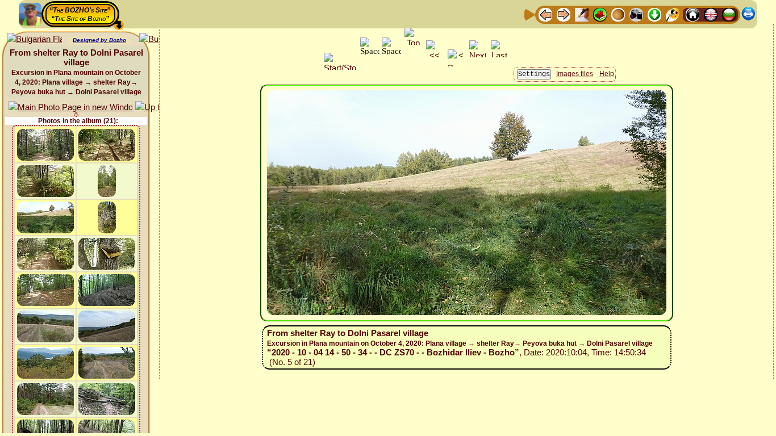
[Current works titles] (618, 14)
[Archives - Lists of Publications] (582, 14)
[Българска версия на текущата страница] (34, 39)
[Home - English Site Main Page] (710, 14)
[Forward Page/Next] (563, 14)
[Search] (672, 14)
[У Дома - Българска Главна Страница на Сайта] (729, 14)
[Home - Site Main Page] (692, 14)
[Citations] (600, 14)
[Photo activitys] (636, 14)
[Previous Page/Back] (545, 14)
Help (606, 74)
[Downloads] (654, 14)
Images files (574, 74)
